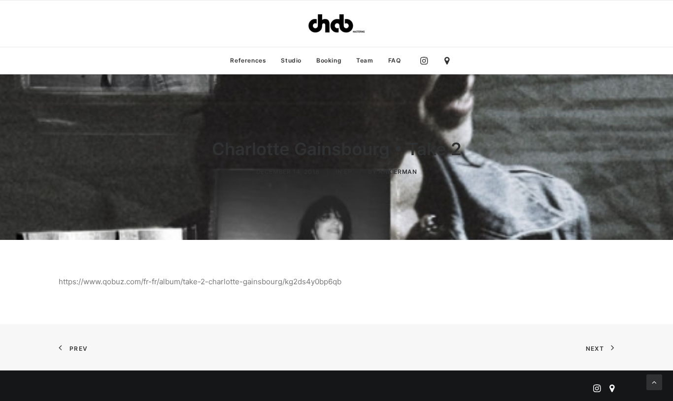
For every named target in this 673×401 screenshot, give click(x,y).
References (248, 60)
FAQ (394, 60)
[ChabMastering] (336, 23)
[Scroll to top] (654, 381)
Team (364, 60)
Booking (328, 60)
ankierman (397, 171)
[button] (426, 60)
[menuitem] (248, 60)
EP (348, 171)
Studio (291, 60)
